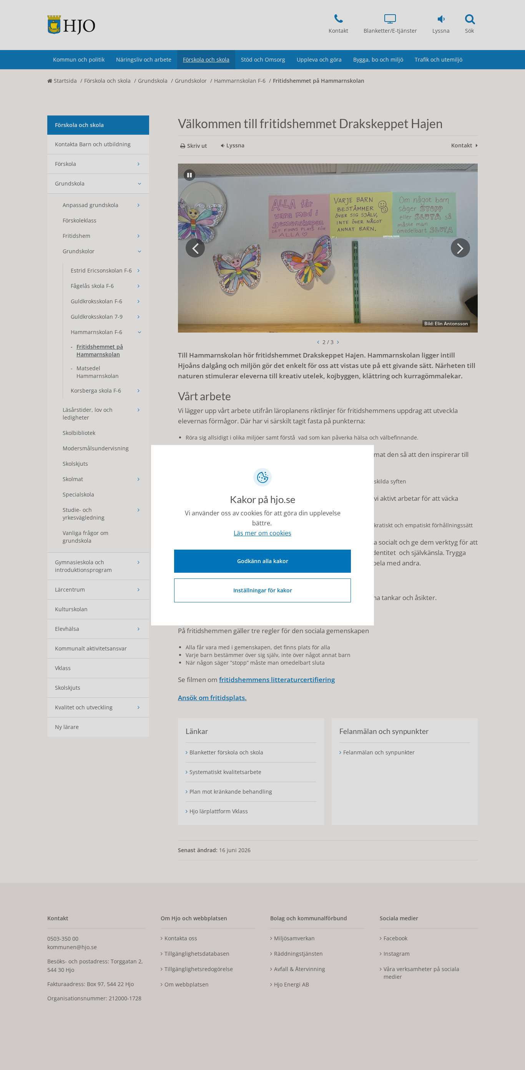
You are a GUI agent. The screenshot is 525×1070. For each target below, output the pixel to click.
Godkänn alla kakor (262, 561)
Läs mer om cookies (262, 533)
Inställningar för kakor (262, 590)
